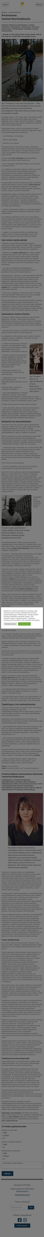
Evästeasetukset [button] (10, 624)
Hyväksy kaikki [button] (24, 624)
